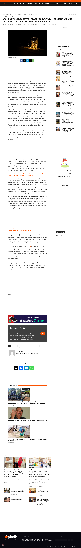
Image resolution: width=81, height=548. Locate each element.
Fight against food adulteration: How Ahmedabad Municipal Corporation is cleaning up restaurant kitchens (67, 121)
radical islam (10, 347)
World (5, 467)
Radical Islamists (16, 347)
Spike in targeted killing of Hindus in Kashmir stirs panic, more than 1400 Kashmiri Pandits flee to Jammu (27, 440)
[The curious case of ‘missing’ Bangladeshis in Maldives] (7, 499)
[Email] (30, 60)
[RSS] (73, 1)
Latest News (59, 50)
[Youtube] (77, 1)
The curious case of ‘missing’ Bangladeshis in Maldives (17, 498)
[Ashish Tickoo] (12, 353)
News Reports (31, 467)
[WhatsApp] (76, 1)
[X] (74, 1)
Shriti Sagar (31, 477)
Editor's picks (5, 16)
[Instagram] (71, 1)
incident (29, 246)
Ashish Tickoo (44, 27)
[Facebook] (70, 1)
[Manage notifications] (3, 545)
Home (4, 14)
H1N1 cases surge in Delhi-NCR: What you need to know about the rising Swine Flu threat (68, 114)
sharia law (25, 347)
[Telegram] (27, 60)
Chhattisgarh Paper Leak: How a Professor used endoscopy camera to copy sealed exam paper (18, 491)
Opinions (7, 14)
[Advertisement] (27, 282)
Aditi (4, 477)
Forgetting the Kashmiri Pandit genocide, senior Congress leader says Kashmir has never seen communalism (27, 421)
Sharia (21, 347)
